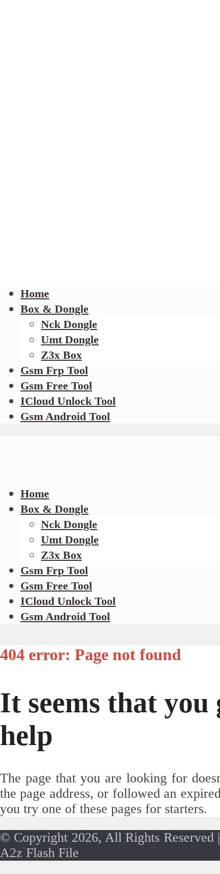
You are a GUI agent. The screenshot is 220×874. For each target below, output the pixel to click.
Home (34, 293)
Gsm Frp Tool (54, 370)
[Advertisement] (110, 159)
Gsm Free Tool (56, 385)
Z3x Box (61, 354)
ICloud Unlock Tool (68, 401)
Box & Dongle (54, 308)
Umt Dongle (70, 339)
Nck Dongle (69, 324)
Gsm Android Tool (65, 416)
